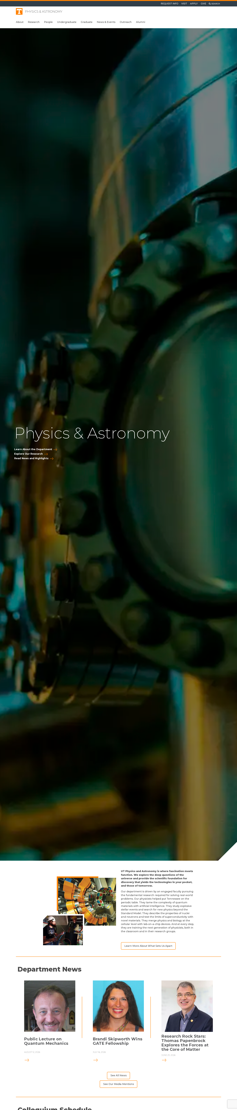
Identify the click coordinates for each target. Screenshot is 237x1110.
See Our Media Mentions (118, 1084)
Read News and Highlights (31, 458)
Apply (194, 3)
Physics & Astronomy (43, 11)
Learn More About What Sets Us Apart (148, 945)
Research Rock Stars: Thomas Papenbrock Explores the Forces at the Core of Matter (184, 1043)
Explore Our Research (28, 453)
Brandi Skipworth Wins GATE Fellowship (118, 1041)
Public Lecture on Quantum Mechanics (46, 1041)
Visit (184, 3)
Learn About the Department (33, 449)
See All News (119, 1075)
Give (203, 3)
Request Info (169, 3)
